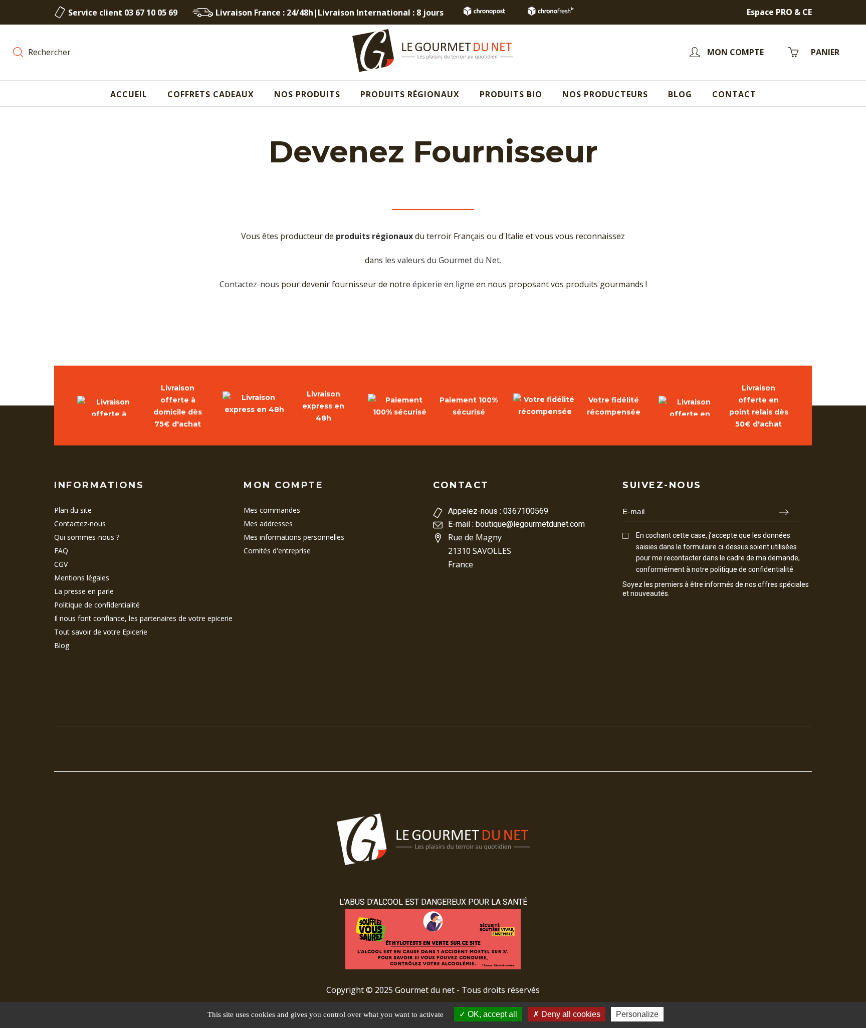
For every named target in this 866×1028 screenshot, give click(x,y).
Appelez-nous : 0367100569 (498, 511)
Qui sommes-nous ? (86, 537)
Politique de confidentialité (97, 604)
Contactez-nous (249, 284)
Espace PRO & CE (779, 12)
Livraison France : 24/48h (264, 12)
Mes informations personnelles (294, 537)
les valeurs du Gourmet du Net (442, 260)
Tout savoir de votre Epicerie (100, 632)
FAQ (61, 550)
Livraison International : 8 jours (381, 12)
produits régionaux (374, 236)
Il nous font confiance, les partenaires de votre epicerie (143, 618)
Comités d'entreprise (277, 550)
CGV (61, 564)
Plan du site (73, 510)
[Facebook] (626, 612)
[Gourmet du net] (432, 52)
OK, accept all (491, 1014)
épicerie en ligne (443, 284)
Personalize (637, 1014)
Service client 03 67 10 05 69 (122, 12)
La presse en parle (84, 591)
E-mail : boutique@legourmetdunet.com (516, 524)
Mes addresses (268, 523)
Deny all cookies (569, 1014)
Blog (61, 645)
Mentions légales (81, 577)
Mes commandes (272, 510)
